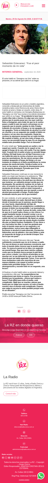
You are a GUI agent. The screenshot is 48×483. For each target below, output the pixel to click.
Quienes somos (24, 480)
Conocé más (11, 394)
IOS (30, 335)
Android (19, 335)
